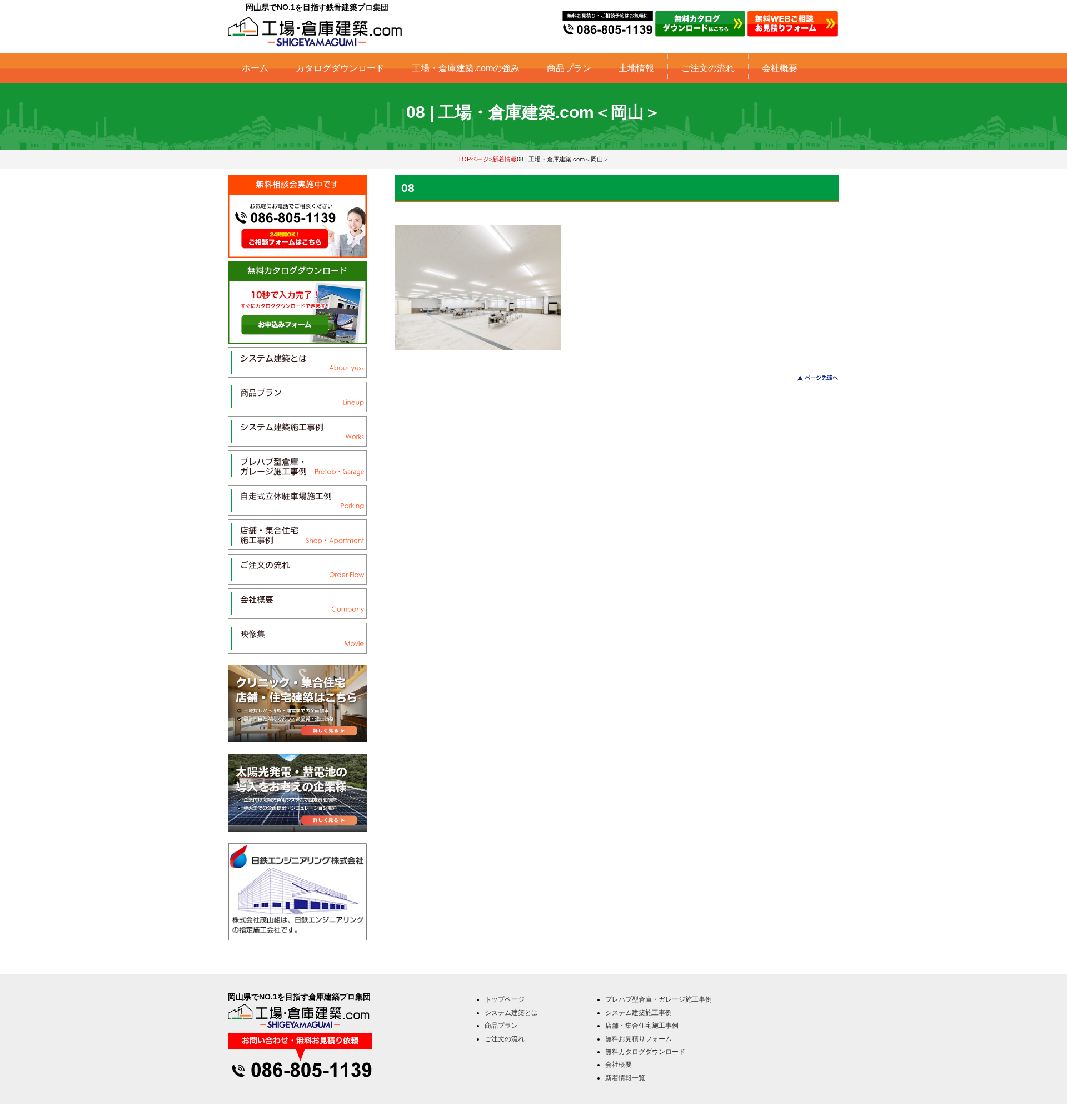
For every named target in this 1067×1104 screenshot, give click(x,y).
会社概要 (779, 68)
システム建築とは (511, 1013)
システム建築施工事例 (638, 1013)
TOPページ (473, 159)
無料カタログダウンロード (645, 1052)
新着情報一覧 (625, 1078)
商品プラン (569, 68)
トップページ (505, 999)
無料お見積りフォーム (638, 1039)
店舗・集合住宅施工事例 (642, 1025)
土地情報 (636, 68)
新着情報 (504, 159)
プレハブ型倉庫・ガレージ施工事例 (658, 999)
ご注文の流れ (708, 68)
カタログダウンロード (340, 68)
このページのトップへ (811, 378)
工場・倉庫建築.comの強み (466, 68)
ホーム (255, 68)
